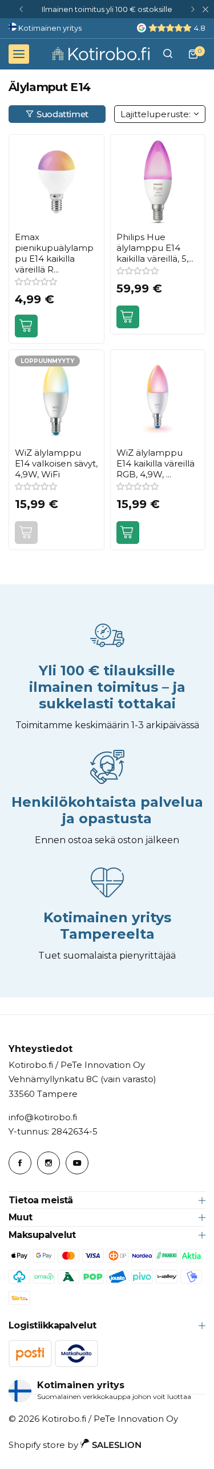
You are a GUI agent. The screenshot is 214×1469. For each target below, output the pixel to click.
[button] (21, 9)
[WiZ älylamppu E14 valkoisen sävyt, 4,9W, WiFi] (56, 397)
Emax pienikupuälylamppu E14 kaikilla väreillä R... (54, 253)
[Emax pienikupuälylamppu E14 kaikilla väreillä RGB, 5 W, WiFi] (56, 182)
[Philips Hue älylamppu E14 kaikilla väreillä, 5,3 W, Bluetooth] (158, 182)
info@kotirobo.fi (43, 1117)
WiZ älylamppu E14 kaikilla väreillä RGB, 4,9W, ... (155, 463)
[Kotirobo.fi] (101, 53)
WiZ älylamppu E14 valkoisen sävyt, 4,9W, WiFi (56, 463)
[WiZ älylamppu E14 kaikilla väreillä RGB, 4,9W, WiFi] (158, 397)
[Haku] (167, 54)
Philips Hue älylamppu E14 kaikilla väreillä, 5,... (154, 248)
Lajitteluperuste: (155, 114)
